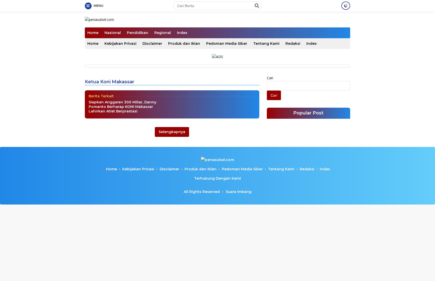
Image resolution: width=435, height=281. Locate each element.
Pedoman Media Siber (226, 43)
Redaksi (292, 43)
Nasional (112, 32)
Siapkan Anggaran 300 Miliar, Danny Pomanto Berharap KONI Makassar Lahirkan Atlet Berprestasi (122, 106)
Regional (162, 32)
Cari (270, 77)
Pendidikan (137, 32)
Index (182, 32)
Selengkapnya (172, 132)
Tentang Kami (266, 43)
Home (92, 32)
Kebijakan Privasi (120, 43)
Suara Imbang (238, 191)
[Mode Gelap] (345, 6)
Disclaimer (152, 43)
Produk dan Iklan (184, 43)
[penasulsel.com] (99, 19)
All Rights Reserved (202, 191)
